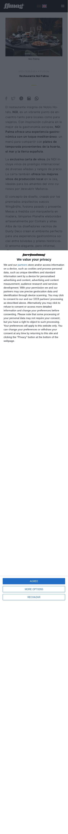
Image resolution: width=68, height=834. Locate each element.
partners (22, 265)
